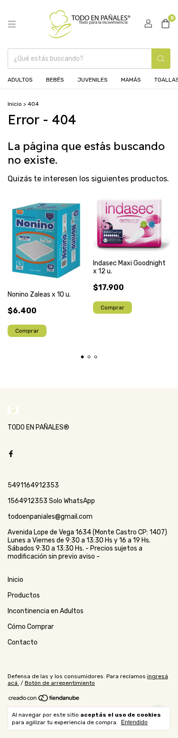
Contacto (22, 642)
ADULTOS (20, 79)
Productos (24, 595)
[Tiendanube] (44, 700)
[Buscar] (160, 58)
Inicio (15, 104)
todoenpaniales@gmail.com (50, 517)
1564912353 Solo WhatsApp (51, 501)
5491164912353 (33, 485)
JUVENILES (92, 79)
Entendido (134, 722)
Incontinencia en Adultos (46, 611)
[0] (165, 24)
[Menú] (12, 24)
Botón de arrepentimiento (60, 683)
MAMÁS (131, 79)
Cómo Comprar (31, 627)
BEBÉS (55, 79)
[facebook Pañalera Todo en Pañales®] (11, 454)
